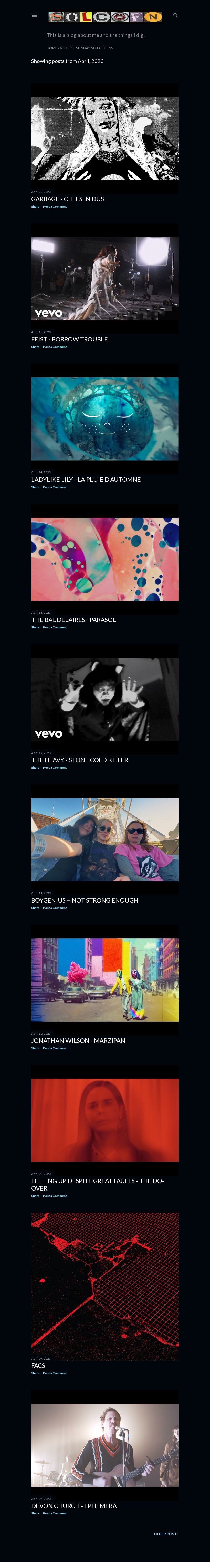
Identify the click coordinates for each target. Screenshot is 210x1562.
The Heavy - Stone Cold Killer (79, 760)
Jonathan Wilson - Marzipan (78, 1040)
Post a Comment (55, 206)
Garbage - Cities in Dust (69, 198)
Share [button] (35, 206)
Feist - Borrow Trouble (69, 339)
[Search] (176, 14)
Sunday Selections (94, 48)
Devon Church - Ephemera (74, 1505)
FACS (38, 1365)
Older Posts (166, 1534)
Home (52, 48)
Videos (67, 48)
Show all (39, 68)
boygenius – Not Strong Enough (84, 900)
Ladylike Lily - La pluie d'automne (86, 479)
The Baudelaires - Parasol (73, 619)
